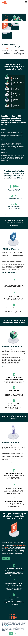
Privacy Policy (6, 625)
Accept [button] (11, 633)
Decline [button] (16, 633)
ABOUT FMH (6, 558)
